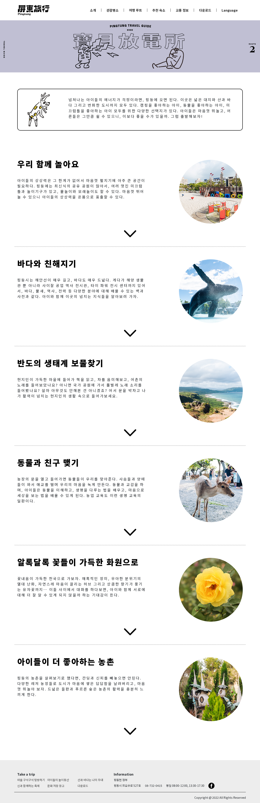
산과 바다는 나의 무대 (90, 780)
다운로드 (205, 10)
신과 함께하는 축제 (28, 786)
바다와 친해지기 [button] (47, 263)
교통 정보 (182, 10)
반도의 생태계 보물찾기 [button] (60, 363)
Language (230, 10)
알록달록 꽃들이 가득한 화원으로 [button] (78, 562)
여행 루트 (135, 10)
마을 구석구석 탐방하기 (31, 780)
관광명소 (112, 10)
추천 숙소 (158, 10)
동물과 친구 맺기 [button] (48, 462)
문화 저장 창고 (55, 786)
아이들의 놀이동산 (58, 780)
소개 (93, 10)
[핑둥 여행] (33, 10)
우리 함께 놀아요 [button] (48, 164)
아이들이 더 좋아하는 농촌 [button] (66, 661)
